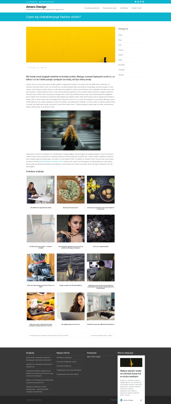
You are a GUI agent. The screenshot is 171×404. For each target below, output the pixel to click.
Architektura (124, 8)
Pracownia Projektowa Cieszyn (66, 362)
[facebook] (136, 2)
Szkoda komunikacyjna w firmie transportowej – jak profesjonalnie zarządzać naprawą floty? (37, 389)
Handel (120, 55)
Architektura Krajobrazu (64, 357)
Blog (119, 40)
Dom (120, 45)
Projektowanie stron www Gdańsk (68, 374)
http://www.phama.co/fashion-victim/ (51, 161)
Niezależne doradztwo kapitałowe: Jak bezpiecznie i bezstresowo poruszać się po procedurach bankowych (39, 373)
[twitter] (138, 2)
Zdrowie (121, 75)
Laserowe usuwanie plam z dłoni (102, 335)
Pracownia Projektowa (64, 366)
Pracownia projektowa (92, 8)
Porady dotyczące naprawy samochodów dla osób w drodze (48, 335)
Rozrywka (121, 65)
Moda (45, 68)
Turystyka (121, 70)
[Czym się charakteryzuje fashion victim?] (70, 44)
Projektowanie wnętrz (110, 8)
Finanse (120, 50)
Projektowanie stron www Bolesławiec (69, 370)
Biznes (120, 35)
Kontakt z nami (136, 8)
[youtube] (143, 2)
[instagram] (141, 2)
